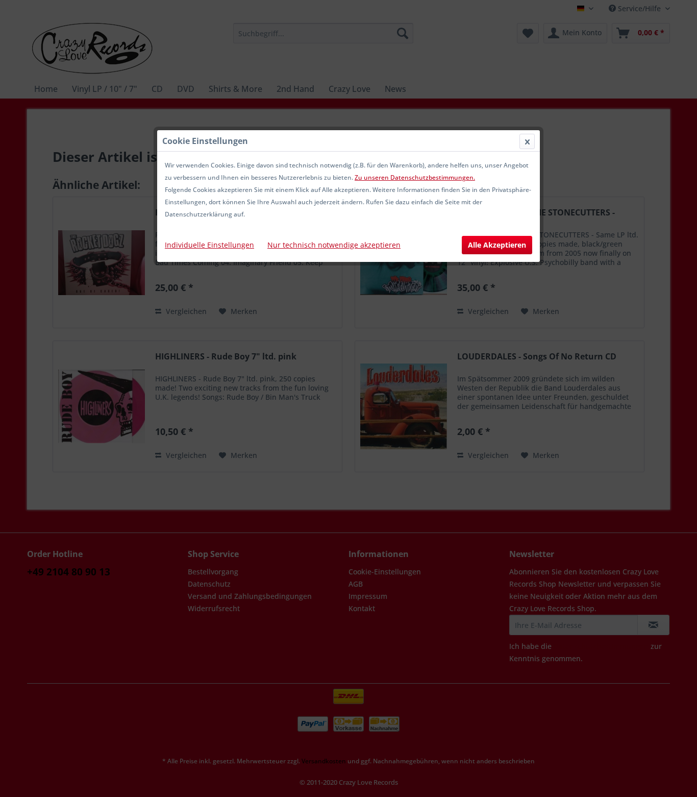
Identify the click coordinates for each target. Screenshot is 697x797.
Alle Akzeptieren (497, 245)
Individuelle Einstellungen (209, 245)
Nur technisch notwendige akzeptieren (334, 245)
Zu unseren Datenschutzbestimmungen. (415, 177)
